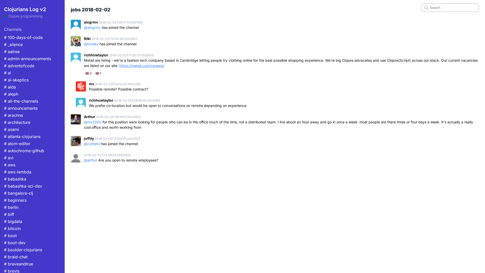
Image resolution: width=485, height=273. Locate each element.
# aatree (12, 51)
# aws (9, 164)
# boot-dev (15, 242)
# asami (11, 129)
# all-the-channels (21, 101)
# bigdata (13, 221)
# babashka (15, 178)
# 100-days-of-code (23, 37)
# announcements (21, 108)
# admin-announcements (27, 58)
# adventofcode (19, 65)
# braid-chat (16, 256)
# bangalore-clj (18, 193)
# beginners (15, 200)
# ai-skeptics (16, 79)
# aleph (11, 94)
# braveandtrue (18, 263)
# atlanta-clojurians (22, 136)
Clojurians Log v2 (25, 9)
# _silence (13, 44)
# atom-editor (17, 143)
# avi (8, 157)
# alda (10, 86)
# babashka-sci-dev (23, 186)
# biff (9, 214)
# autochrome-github (24, 150)
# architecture (17, 122)
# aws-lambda (17, 171)
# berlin (11, 207)
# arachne (13, 115)
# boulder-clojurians (23, 249)
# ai (7, 72)
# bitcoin (12, 228)
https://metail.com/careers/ (141, 65)
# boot (10, 235)
